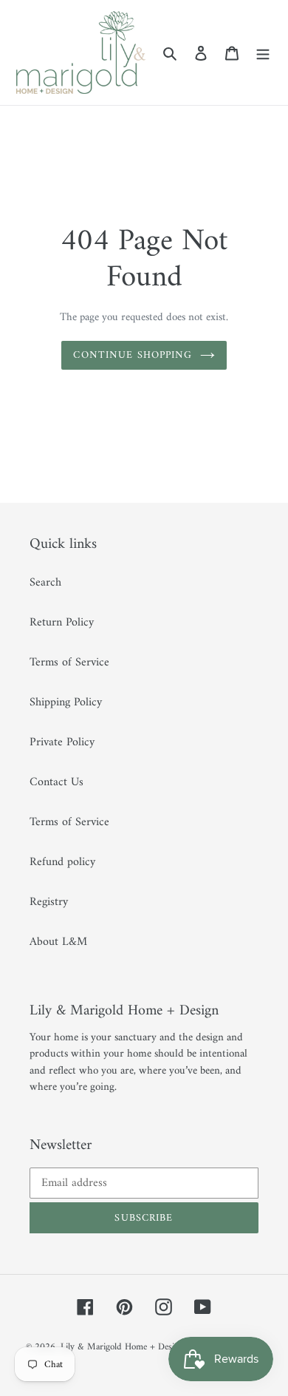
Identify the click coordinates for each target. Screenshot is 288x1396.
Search (45, 582)
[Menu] (262, 52)
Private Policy (62, 742)
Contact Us (56, 782)
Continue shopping (132, 355)
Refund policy (62, 862)
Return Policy (62, 622)
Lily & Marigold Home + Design (122, 1346)
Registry (49, 902)
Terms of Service (69, 662)
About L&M (58, 942)
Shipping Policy (66, 702)
